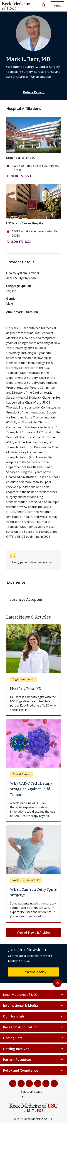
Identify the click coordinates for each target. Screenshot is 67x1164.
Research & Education (33, 1027)
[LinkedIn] (38, 1083)
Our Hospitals (33, 1016)
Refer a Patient (34, 92)
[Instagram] (46, 1083)
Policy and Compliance (33, 1070)
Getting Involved (33, 1048)
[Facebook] (13, 1083)
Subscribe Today (33, 972)
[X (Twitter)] (21, 1083)
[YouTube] (29, 1083)
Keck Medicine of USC (33, 994)
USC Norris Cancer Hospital (25, 223)
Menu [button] (57, 6)
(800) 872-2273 (21, 176)
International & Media (33, 1005)
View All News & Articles (33, 932)
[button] (45, 5)
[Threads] (54, 1083)
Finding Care (33, 1037)
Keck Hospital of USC (20, 158)
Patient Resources (33, 1059)
